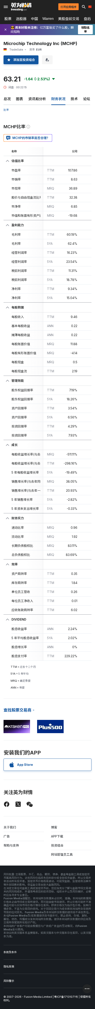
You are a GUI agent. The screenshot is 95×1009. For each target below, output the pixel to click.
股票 (7, 18)
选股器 (21, 18)
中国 (34, 18)
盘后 (87, 18)
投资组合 (57, 845)
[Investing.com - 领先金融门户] (21, 7)
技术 (74, 99)
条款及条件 (10, 952)
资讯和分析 (37, 99)
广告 (7, 836)
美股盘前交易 (68, 18)
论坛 (86, 99)
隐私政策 (9, 966)
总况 (7, 99)
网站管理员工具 (62, 854)
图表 (19, 99)
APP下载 (57, 836)
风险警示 (9, 981)
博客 (54, 827)
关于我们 (10, 827)
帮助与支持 (11, 845)
